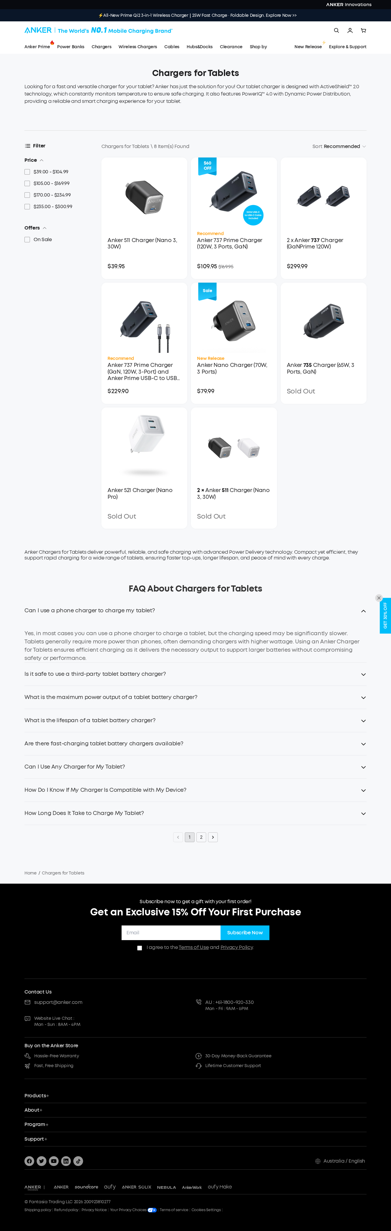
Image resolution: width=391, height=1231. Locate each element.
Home (30, 873)
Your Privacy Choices (129, 1209)
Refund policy (66, 1209)
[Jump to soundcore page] (86, 1187)
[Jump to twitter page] (41, 1161)
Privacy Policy (237, 947)
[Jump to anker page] (32, 1187)
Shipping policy (37, 1209)
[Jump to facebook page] (29, 1161)
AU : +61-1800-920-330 (229, 1002)
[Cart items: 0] (363, 30)
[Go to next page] (213, 837)
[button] (195, 614)
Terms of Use (194, 947)
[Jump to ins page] (66, 1161)
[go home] (98, 30)
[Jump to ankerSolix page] (136, 1187)
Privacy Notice (94, 1209)
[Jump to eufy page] (110, 1187)
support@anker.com (58, 1002)
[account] (350, 30)
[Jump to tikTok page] (78, 1161)
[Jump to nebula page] (166, 1187)
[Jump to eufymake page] (220, 1187)
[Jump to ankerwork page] (192, 1187)
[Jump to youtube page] (54, 1161)
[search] (337, 30)
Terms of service (174, 1209)
